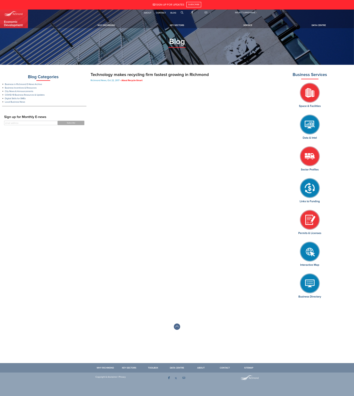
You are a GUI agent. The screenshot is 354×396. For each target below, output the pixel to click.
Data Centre (319, 25)
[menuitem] (148, 13)
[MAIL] (205, 13)
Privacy (122, 377)
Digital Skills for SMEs (15, 98)
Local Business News (15, 102)
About (147, 12)
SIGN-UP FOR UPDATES (169, 4)
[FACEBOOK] (192, 13)
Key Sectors (177, 25)
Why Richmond (106, 25)
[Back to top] (177, 326)
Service (247, 25)
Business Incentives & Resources (21, 87)
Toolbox (153, 367)
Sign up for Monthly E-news (25, 117)
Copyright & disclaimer (106, 377)
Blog (173, 12)
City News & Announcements (19, 91)
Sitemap (248, 367)
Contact (161, 12)
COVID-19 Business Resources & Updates (25, 95)
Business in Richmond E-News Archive (23, 84)
